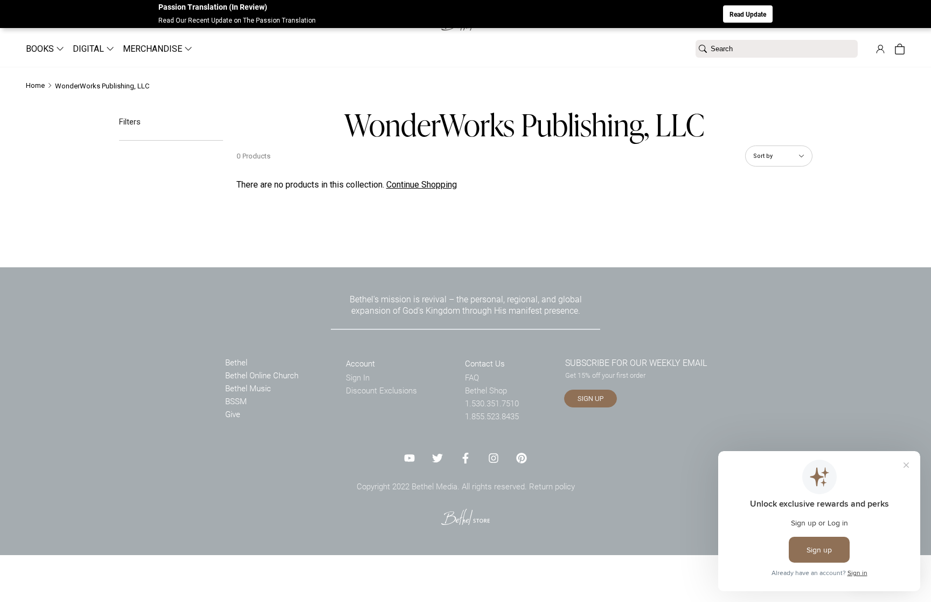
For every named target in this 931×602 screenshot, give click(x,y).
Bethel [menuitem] (236, 362)
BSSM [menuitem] (236, 401)
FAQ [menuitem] (472, 377)
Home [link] (35, 85)
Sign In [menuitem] (358, 377)
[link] (880, 49)
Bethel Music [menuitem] (248, 388)
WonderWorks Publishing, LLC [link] (102, 86)
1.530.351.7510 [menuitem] (492, 403)
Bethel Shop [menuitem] (486, 390)
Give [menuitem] (232, 414)
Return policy (552, 486)
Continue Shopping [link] (421, 184)
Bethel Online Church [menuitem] (261, 375)
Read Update (747, 14)
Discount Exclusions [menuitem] (381, 390)
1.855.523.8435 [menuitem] (492, 416)
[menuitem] (40, 49)
